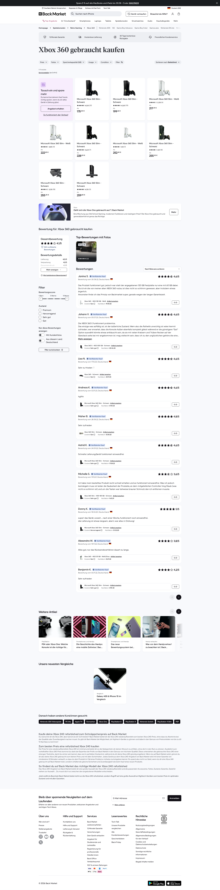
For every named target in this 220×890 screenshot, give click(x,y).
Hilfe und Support (70, 825)
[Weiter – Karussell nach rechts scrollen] (178, 611)
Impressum (140, 858)
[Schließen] (217, 3)
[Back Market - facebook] (52, 837)
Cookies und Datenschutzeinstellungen (146, 843)
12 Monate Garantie (94, 828)
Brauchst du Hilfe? (159, 14)
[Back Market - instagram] (41, 837)
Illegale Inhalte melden (145, 862)
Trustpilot (42, 832)
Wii (113, 28)
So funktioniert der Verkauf (55, 114)
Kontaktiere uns (69, 822)
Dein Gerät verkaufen (95, 835)
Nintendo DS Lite (167, 28)
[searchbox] (98, 13)
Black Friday (116, 842)
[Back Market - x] (41, 842)
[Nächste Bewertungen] (178, 597)
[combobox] (44, 62)
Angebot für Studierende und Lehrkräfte (94, 842)
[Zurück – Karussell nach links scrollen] (172, 611)
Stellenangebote (45, 829)
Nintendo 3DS (104, 28)
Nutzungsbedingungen (145, 825)
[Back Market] (52, 13)
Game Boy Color (141, 28)
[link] (173, 212)
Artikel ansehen (112, 301)
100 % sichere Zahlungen (97, 865)
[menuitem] (85, 21)
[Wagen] (178, 13)
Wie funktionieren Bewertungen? (55, 275)
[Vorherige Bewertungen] (172, 597)
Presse (41, 825)
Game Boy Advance (125, 28)
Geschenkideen (118, 838)
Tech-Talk (115, 822)
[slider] (41, 299)
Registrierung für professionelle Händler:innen (94, 852)
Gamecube (154, 28)
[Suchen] (72, 14)
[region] (129, 252)
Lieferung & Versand (71, 829)
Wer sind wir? (44, 822)
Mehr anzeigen (85, 339)
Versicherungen (93, 832)
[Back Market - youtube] (46, 837)
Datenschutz (141, 848)
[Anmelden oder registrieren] (172, 13)
